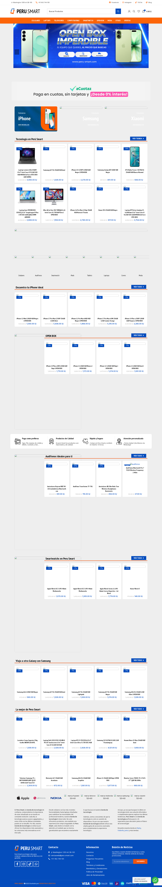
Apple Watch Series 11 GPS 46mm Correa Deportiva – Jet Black (108, 591)
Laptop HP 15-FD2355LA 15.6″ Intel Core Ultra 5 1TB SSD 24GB (81, 741)
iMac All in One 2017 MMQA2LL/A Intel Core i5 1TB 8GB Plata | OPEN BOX (54, 212)
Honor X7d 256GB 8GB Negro (107, 210)
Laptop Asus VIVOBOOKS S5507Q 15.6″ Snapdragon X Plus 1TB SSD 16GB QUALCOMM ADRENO (27, 213)
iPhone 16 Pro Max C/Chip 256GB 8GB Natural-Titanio (81, 211)
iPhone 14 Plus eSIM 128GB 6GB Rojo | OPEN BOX (56, 367)
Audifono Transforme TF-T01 (83, 486)
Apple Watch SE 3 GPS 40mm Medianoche (56, 590)
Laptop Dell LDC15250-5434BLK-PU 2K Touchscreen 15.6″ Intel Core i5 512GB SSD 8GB (54, 742)
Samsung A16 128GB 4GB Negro (27, 692)
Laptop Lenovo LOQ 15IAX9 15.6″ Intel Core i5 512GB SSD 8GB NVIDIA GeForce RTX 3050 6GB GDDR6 (27, 173)
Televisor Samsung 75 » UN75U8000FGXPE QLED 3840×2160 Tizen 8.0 (27, 780)
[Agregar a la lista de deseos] (37, 149)
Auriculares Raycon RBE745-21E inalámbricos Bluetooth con (56, 488)
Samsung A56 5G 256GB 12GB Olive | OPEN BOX (134, 693)
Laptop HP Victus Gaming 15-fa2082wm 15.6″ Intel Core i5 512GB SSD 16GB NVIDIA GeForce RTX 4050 (135, 213)
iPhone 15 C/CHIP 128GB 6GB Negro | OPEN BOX (81, 171)
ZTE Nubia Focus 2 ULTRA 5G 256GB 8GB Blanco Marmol (134, 171)
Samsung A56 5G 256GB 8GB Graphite (81, 779)
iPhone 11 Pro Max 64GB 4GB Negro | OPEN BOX (80, 319)
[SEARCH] (118, 11)
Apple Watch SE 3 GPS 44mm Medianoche (82, 590)
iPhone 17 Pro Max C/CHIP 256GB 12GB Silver (54, 319)
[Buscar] (134, 11)
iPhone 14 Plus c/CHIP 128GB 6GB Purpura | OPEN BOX (134, 319)
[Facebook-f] (17, 864)
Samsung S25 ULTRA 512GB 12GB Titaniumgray (108, 741)
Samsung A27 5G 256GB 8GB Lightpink (81, 693)
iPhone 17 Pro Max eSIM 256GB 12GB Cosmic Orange (107, 319)
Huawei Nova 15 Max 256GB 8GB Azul (134, 741)
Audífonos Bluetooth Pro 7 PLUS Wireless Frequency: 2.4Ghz (135, 470)
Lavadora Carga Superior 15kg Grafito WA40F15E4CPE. (27, 741)
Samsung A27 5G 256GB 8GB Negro (107, 693)
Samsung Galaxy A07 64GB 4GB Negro (108, 171)
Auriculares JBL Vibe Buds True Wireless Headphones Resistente (109, 488)
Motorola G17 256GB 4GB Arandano (54, 779)
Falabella (121, 830)
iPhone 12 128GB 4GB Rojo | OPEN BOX (109, 367)
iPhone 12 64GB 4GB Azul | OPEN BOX (135, 367)
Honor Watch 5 (135, 589)
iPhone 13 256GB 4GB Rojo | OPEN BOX (108, 779)
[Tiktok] (29, 864)
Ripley (139, 828)
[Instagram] (23, 864)
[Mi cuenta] (129, 11)
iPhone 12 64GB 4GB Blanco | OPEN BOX (82, 367)
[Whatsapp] (36, 864)
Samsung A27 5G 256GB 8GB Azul (54, 170)
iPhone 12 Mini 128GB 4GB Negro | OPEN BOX (27, 319)
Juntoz (127, 830)
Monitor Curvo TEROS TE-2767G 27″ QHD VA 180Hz (134, 779)
